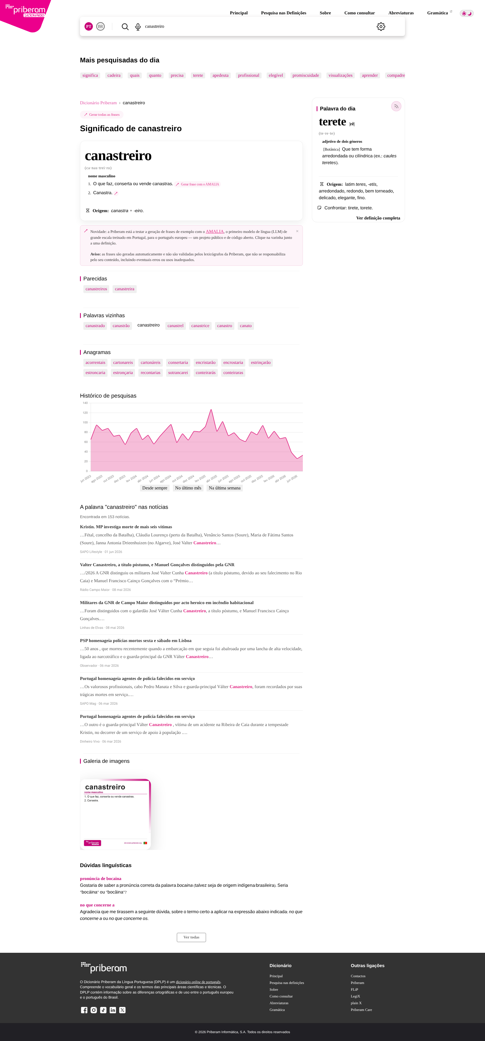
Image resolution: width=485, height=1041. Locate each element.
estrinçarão (261, 362)
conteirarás (206, 372)
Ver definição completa (378, 218)
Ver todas (191, 937)
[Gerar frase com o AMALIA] (116, 193)
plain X (356, 1003)
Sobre (325, 13)
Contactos (358, 976)
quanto (155, 75)
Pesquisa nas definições (287, 983)
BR (100, 26)
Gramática (438, 13)
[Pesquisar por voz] (137, 26)
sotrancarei (178, 372)
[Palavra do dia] (396, 106)
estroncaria (95, 372)
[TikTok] (103, 1013)
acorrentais (95, 362)
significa (90, 75)
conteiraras (233, 372)
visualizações (341, 75)
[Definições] (381, 26)
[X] (122, 1013)
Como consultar (359, 13)
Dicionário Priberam (98, 103)
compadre (396, 75)
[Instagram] (94, 1013)
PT (88, 26)
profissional (248, 75)
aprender (370, 75)
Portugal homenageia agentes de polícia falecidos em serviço (137, 678)
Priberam (357, 983)
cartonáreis (150, 362)
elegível (276, 75)
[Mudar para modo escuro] (467, 13)
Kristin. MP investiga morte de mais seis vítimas (126, 527)
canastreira (124, 289)
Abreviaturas (401, 13)
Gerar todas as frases (104, 114)
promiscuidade (306, 75)
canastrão (121, 325)
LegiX (355, 996)
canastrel (176, 325)
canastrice (200, 325)
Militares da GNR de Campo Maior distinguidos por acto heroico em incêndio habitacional (166, 602)
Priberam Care (361, 1010)
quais (134, 75)
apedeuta (220, 75)
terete (198, 75)
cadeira (113, 75)
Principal (239, 13)
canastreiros (96, 289)
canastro (224, 325)
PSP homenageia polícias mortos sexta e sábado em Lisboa (135, 640)
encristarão (206, 362)
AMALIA (215, 231)
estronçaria (123, 372)
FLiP (354, 989)
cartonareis (123, 362)
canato (246, 325)
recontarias (150, 372)
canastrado (95, 325)
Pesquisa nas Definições (283, 13)
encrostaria (233, 362)
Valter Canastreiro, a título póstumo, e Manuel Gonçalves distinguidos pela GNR (157, 565)
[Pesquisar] (125, 26)
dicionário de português (198, 982)
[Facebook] (84, 1013)
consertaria (178, 362)
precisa (177, 75)
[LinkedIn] (113, 1013)
